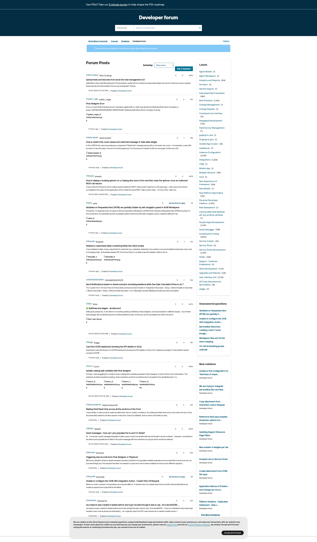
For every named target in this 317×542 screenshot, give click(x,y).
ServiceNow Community (97, 41)
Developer (125, 41)
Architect (203, 84)
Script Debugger (206, 229)
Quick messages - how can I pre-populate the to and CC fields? (115, 433)
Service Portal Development (212, 250)
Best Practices (206, 100)
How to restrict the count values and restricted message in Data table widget (121, 142)
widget (202, 289)
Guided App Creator (208, 144)
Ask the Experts (206, 89)
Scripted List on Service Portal (213, 459)
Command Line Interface (211, 113)
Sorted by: (148, 65)
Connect (114, 41)
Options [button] (226, 41)
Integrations (205, 159)
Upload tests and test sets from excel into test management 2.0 (115, 79)
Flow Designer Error (95, 103)
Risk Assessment (207, 207)
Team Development (208, 268)
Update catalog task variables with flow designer (108, 370)
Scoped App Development (211, 222)
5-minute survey (118, 4)
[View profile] (92, 75)
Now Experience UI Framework (208, 183)
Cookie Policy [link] (172, 525)
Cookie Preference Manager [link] (199, 525)
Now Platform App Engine (211, 193)
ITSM (201, 164)
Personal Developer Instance (208, 202)
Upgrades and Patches (209, 273)
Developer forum (125, 91)
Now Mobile (204, 188)
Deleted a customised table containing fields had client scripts (115, 246)
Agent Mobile (205, 71)
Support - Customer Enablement (208, 263)
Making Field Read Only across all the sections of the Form (113, 409)
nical (201, 177)
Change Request (207, 109)
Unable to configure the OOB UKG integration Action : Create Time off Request (122, 481)
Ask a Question (184, 69)
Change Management (209, 104)
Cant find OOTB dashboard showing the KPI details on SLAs (114, 346)
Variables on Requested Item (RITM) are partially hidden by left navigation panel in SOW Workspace (132, 207)
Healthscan (204, 148)
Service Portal (205, 245)
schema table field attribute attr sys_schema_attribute (212, 213)
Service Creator (206, 241)
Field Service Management (212, 128)
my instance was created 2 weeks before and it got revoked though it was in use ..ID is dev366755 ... (132, 505)
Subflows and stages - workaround (105, 308)
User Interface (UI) (208, 277)
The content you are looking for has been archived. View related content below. (125, 48)
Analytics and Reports (209, 80)
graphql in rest (206, 135)
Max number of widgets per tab (213, 447)
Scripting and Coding (209, 234)
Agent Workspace (207, 76)
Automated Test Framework (212, 93)
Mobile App (204, 168)
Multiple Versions (207, 172)
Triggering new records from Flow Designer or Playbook (112, 457)
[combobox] (167, 28)
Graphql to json (206, 139)
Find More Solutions (210, 515)
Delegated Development (210, 120)
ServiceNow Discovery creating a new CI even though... (210, 330)
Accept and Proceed (232, 533)
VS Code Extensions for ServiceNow (210, 283)
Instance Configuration (210, 152)
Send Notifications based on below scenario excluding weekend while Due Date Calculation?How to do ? (135, 284)
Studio (202, 257)
